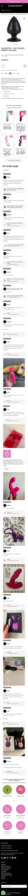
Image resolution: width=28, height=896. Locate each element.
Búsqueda (3, 864)
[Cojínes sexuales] (20, 789)
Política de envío (4, 869)
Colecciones (11, 14)
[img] (7, 174)
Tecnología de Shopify (6, 894)
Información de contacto (6, 875)
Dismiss (6, 468)
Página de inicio (4, 14)
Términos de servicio (5, 866)
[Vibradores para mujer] (7, 789)
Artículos (3, 876)
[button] (3, 66)
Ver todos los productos (14, 160)
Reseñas (3, 878)
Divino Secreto (16, 892)
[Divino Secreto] (15, 5)
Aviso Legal (3, 871)
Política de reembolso (6, 873)
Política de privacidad (6, 868)
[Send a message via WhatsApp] (3, 892)
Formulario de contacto (6, 845)
